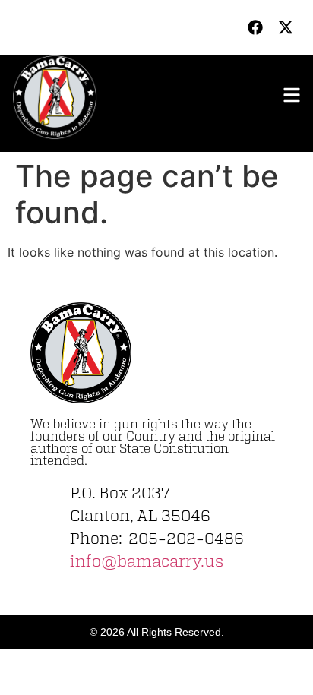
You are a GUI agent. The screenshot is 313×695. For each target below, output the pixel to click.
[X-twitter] (285, 27)
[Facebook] (255, 27)
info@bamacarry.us (146, 562)
